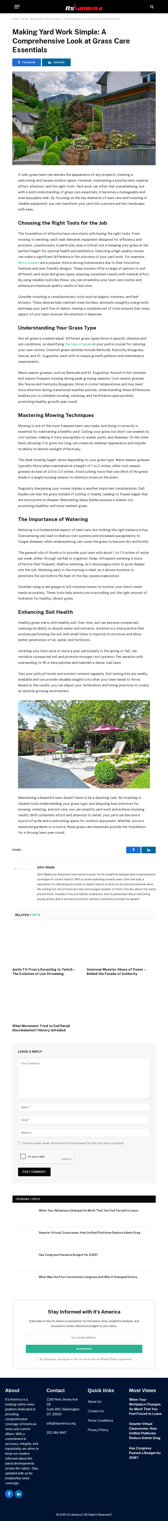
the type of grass (78, 344)
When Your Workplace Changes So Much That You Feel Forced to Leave (88, 1210)
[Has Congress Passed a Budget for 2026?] (23, 1260)
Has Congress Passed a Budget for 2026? (68, 1254)
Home (15, 18)
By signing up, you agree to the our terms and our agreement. (86, 1359)
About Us (94, 1401)
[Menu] (17, 6)
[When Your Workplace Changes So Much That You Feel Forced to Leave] (23, 1216)
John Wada (45, 867)
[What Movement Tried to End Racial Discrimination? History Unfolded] (46, 1001)
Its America (74, 1514)
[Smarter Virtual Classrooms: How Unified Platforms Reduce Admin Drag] (23, 1238)
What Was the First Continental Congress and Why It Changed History (88, 1277)
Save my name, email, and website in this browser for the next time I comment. (73, 1143)
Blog (25, 18)
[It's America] (84, 6)
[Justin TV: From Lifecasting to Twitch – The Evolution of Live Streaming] (46, 944)
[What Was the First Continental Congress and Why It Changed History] (23, 1282)
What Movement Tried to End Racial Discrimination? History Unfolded (41, 1028)
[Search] (151, 6)
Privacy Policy (109, 1359)
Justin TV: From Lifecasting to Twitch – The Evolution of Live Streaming (43, 972)
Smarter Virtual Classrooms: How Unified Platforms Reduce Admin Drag (89, 1232)
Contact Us (96, 1411)
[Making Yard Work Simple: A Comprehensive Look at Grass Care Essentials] (84, 118)
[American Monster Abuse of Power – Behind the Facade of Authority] (121, 944)
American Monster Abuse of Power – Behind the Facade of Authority (116, 972)
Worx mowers (28, 263)
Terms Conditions (100, 1420)
